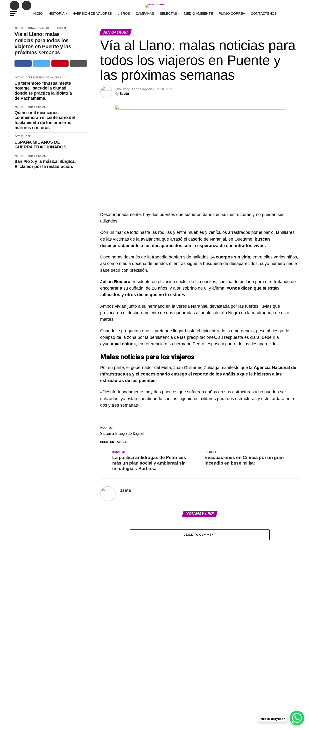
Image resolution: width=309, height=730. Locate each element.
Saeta (124, 94)
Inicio (37, 13)
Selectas (168, 13)
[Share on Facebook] (23, 63)
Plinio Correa (232, 13)
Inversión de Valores (91, 13)
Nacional (37, 28)
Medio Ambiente (198, 13)
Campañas (145, 13)
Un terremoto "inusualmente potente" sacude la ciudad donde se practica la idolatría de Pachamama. (43, 91)
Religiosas (38, 107)
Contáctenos (264, 13)
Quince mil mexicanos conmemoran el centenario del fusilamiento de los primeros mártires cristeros (44, 120)
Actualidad (22, 28)
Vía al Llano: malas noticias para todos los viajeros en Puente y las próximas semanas (42, 43)
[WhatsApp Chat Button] (297, 718)
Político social (55, 28)
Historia (56, 13)
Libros (124, 13)
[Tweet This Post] (41, 63)
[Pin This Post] (60, 63)
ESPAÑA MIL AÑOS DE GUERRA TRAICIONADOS (40, 145)
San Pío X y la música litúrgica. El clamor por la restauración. (45, 164)
